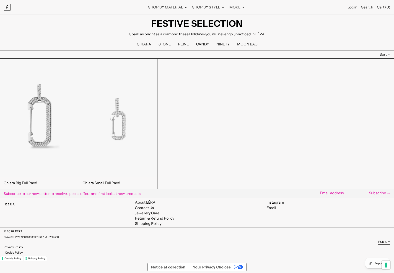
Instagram (275, 202)
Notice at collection (168, 267)
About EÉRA (145, 202)
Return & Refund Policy (154, 218)
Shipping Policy (148, 223)
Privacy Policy (13, 247)
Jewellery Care (147, 213)
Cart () (383, 7)
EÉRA (19, 231)
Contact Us (144, 207)
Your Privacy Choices (212, 267)
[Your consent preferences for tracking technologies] (386, 265)
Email (271, 208)
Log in (352, 7)
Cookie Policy (14, 252)
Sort (383, 54)
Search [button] (367, 7)
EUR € (382, 242)
